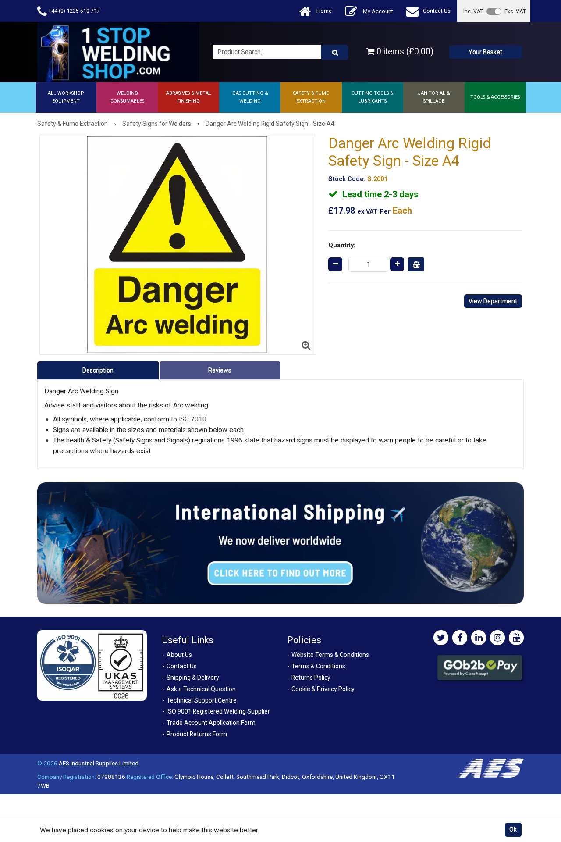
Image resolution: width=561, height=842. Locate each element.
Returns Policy (310, 677)
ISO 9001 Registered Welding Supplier (218, 711)
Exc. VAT (515, 11)
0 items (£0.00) (403, 51)
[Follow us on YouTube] (516, 637)
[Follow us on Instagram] (497, 637)
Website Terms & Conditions (330, 654)
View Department (493, 300)
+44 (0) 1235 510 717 (73, 10)
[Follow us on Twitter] (440, 637)
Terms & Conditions (318, 666)
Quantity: (341, 245)
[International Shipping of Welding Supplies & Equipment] (280, 543)
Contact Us (437, 10)
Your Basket (485, 51)
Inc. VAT (473, 11)
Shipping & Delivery (193, 677)
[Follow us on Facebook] (459, 637)
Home (323, 10)
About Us (179, 654)
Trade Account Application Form (211, 722)
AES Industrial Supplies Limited (98, 763)
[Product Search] (334, 52)
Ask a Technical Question (201, 688)
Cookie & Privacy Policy (323, 688)
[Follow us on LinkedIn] (478, 637)
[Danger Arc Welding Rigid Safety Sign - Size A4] (177, 244)
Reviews (219, 370)
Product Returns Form (197, 734)
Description (98, 370)
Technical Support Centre (202, 700)
